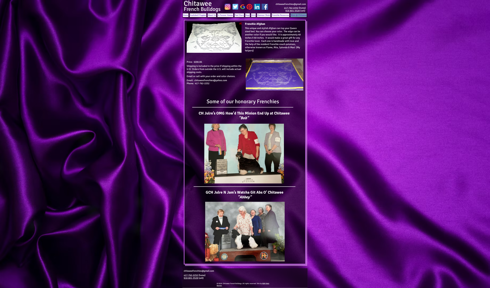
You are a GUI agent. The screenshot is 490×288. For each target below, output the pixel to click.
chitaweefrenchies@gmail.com (291, 4)
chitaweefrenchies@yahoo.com (210, 80)
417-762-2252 (291, 8)
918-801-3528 (292, 10)
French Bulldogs (202, 9)
